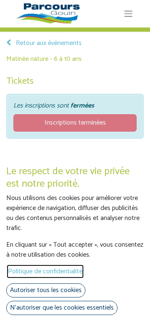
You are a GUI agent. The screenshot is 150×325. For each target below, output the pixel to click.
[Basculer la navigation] (128, 13)
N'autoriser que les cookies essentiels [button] (62, 307)
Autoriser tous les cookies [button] (46, 290)
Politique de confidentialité (45, 271)
